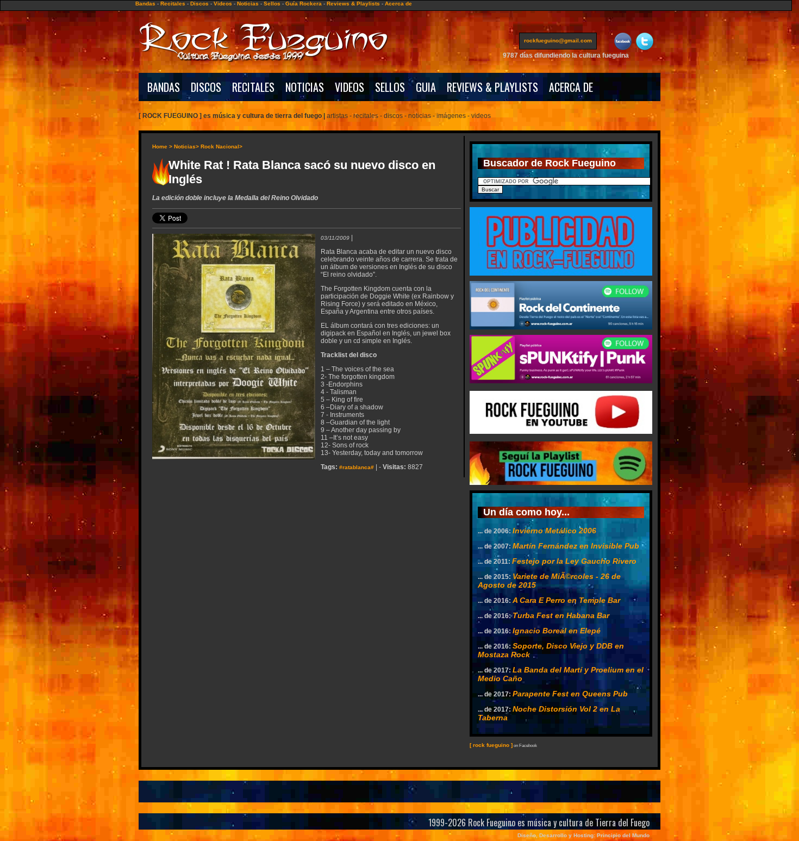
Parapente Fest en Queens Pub (570, 693)
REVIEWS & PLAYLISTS (492, 87)
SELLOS (390, 87)
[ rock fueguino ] (491, 745)
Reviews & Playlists (353, 4)
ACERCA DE (571, 87)
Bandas (145, 4)
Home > (162, 146)
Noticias (248, 4)
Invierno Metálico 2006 (554, 530)
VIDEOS (349, 87)
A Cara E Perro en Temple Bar (566, 600)
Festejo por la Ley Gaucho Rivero (574, 561)
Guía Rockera (303, 4)
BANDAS (163, 87)
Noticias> (186, 146)
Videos (223, 4)
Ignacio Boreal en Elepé (557, 630)
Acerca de (398, 4)
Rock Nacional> (221, 146)
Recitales (172, 4)
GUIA (426, 87)
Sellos (272, 4)
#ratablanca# (356, 467)
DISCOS (206, 87)
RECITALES (253, 87)
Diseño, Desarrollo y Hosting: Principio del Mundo (583, 835)
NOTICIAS (304, 87)
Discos (199, 4)
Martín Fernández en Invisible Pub (576, 545)
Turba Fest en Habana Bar (561, 615)
